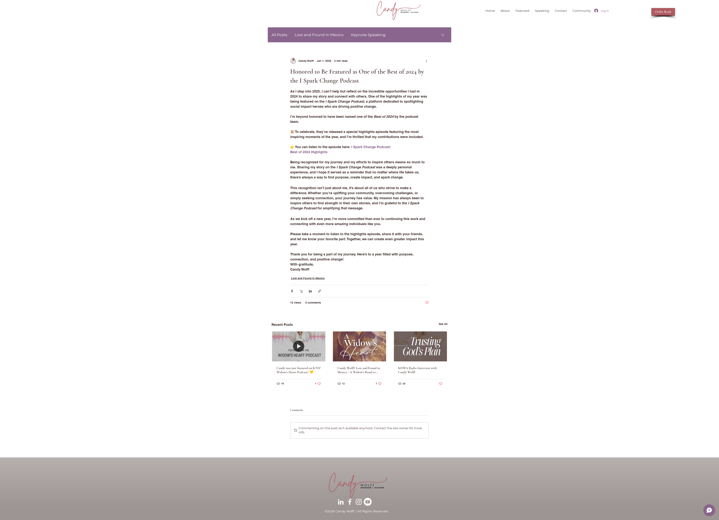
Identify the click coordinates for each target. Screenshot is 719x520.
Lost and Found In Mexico (319, 35)
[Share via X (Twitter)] (301, 291)
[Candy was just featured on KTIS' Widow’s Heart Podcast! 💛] (298, 346)
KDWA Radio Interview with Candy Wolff (417, 370)
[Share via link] (319, 291)
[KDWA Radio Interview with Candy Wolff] (420, 346)
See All (443, 323)
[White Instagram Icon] (359, 502)
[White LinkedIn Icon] (341, 502)
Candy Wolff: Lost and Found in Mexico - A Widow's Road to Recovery (358, 370)
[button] (443, 34)
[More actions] (426, 61)
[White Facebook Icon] (350, 502)
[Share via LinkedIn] (310, 291)
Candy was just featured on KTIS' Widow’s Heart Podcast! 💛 (299, 370)
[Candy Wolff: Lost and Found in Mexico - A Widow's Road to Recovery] (359, 346)
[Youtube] (368, 502)
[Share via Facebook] (292, 291)
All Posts (279, 35)
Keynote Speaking (368, 35)
